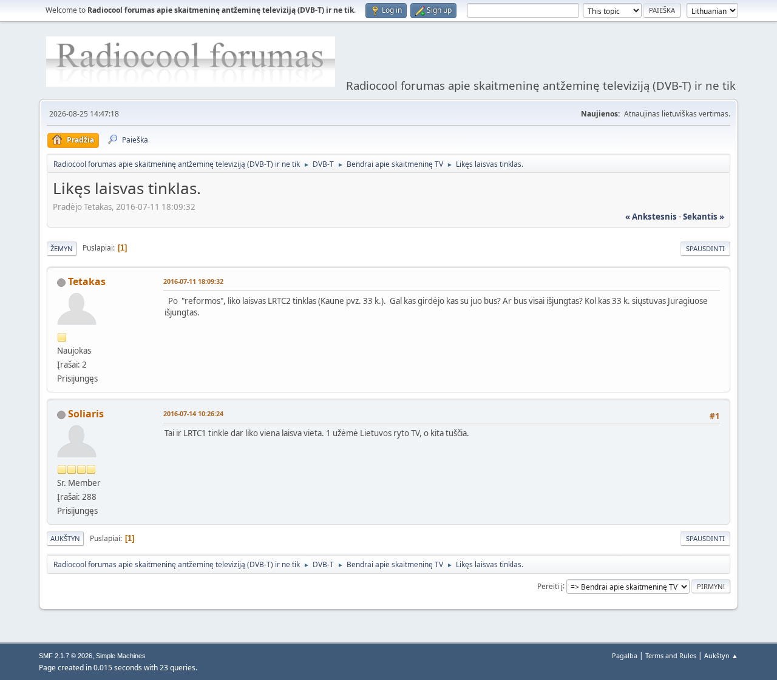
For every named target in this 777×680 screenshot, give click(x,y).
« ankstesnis (651, 216)
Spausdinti (705, 248)
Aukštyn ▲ (721, 655)
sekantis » (703, 216)
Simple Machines (121, 655)
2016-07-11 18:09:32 (193, 281)
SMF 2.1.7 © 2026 (65, 655)
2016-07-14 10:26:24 (193, 413)
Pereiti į (550, 586)
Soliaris (86, 413)
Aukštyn (65, 538)
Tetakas (87, 281)
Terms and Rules (670, 655)
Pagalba (624, 655)
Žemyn (61, 248)
